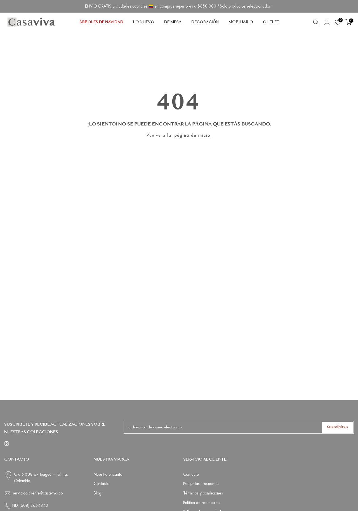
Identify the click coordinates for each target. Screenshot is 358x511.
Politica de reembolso (201, 503)
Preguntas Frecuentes (201, 484)
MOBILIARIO (241, 22)
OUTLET (271, 22)
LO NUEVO (143, 22)
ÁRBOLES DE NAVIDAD (101, 22)
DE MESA (173, 22)
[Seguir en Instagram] (6, 443)
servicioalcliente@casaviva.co (37, 493)
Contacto (101, 484)
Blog (97, 493)
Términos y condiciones (203, 493)
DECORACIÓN (205, 22)
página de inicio (192, 135)
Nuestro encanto (108, 474)
